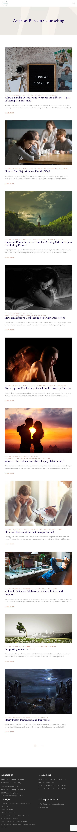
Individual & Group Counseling (52, 779)
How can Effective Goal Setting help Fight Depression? (35, 317)
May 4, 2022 (27, 239)
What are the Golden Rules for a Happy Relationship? (34, 461)
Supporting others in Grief (20, 649)
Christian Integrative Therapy (14, 821)
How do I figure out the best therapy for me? (29, 532)
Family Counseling (46, 782)
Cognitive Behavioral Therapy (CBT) (16, 803)
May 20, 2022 (28, 169)
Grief (40, 646)
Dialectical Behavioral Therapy (15, 815)
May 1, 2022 (27, 313)
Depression (63, 169)
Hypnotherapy (7, 809)
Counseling (53, 95)
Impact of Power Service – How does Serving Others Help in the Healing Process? (38, 243)
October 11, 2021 (30, 646)
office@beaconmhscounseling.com (51, 804)
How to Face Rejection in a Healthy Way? (27, 171)
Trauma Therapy (8, 812)
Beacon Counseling (13, 95)
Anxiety (8, 315)
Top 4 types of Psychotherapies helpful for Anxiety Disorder (38, 388)
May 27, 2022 (28, 95)
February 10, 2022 (30, 529)
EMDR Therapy (7, 806)
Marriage (33, 458)
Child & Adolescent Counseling (52, 788)
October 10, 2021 (30, 717)
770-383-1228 (43, 807)
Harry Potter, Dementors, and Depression (27, 719)
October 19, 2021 (30, 589)
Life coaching (40, 95)
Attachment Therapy (10, 818)
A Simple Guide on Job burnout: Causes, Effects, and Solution (34, 593)
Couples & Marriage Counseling (52, 785)
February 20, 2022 (30, 456)
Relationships (44, 458)
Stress (60, 239)
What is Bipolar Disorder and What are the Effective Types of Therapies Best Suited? (37, 99)
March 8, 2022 (29, 386)
